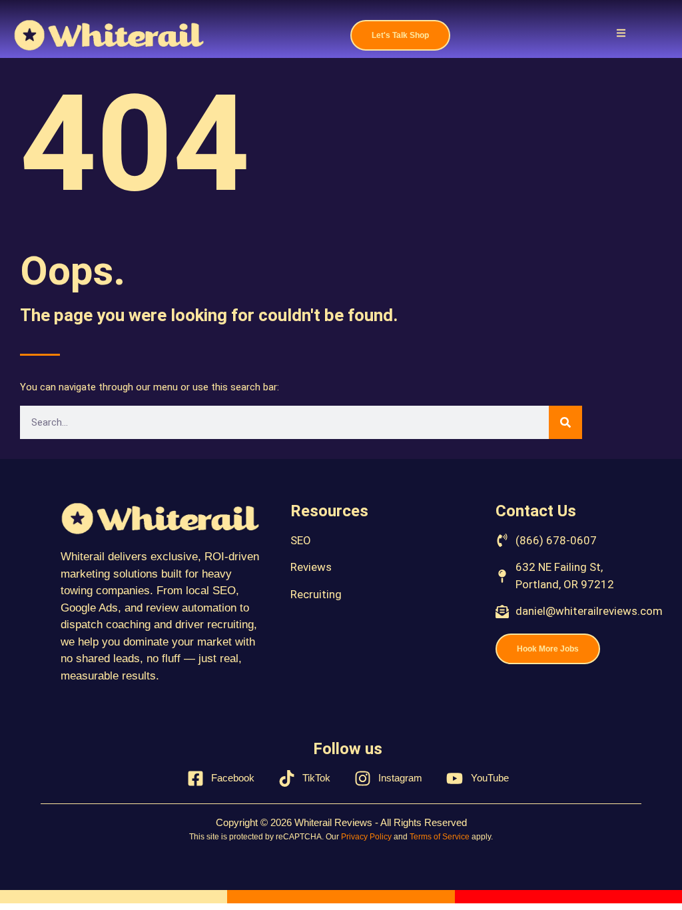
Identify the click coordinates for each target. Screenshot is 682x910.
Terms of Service (440, 836)
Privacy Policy (366, 836)
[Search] (565, 422)
